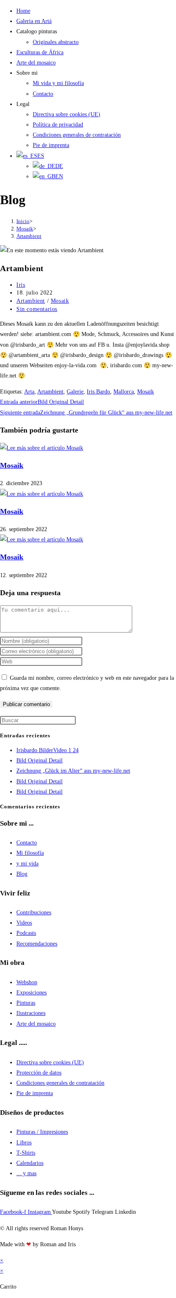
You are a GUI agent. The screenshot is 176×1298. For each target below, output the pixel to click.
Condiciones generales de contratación (77, 135)
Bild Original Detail (39, 760)
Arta (29, 392)
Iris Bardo (98, 392)
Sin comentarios (36, 309)
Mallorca (123, 392)
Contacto (43, 94)
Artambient (28, 236)
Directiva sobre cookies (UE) (66, 114)
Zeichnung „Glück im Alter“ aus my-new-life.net (73, 771)
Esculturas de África (39, 52)
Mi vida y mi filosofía (58, 83)
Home (23, 11)
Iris (20, 285)
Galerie (75, 392)
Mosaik (60, 301)
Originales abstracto (56, 42)
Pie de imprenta (51, 145)
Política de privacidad (58, 125)
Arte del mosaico (36, 63)
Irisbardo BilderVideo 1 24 (47, 750)
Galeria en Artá (34, 21)
